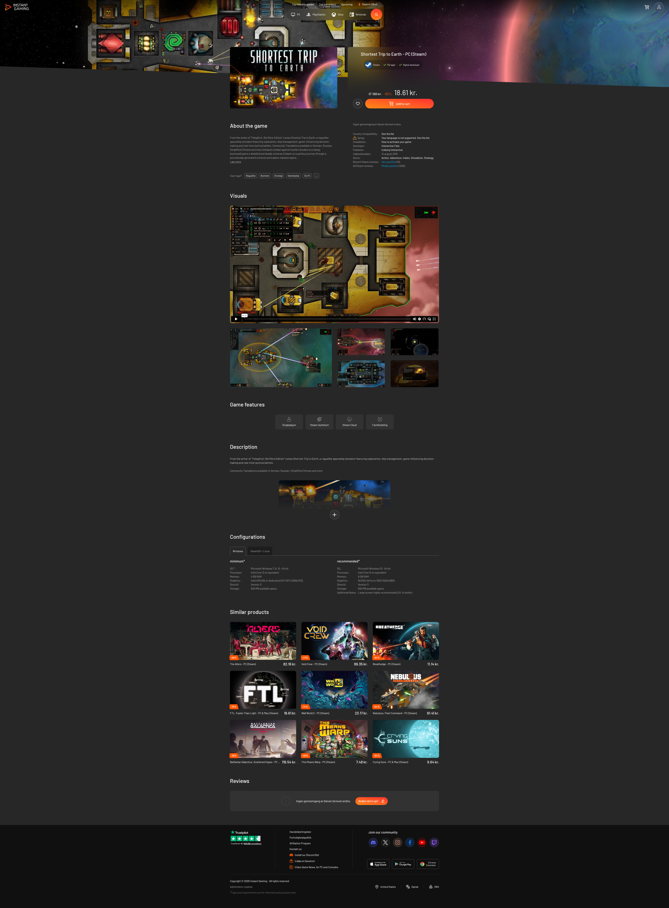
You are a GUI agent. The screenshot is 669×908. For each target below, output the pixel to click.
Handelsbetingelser (300, 831)
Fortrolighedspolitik (300, 837)
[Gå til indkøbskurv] (647, 7)
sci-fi (307, 175)
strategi (278, 175)
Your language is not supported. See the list (405, 137)
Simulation (417, 157)
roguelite (250, 175)
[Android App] (403, 864)
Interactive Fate (390, 145)
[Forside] (17, 7)
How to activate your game (396, 141)
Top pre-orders (327, 4)
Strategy (429, 157)
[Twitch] (434, 842)
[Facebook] (410, 842)
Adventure (396, 157)
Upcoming (346, 4)
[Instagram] (397, 842)
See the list (388, 133)
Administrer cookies (241, 886)
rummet (265, 175)
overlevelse (293, 175)
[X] (385, 842)
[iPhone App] (378, 864)
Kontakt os (296, 849)
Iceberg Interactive (392, 149)
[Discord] (373, 842)
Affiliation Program (300, 843)
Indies (406, 157)
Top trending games (303, 4)
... (316, 175)
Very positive (389, 161)
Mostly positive (390, 165)
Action (385, 157)
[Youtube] (422, 842)
